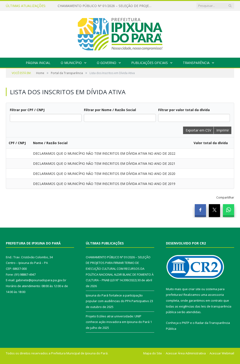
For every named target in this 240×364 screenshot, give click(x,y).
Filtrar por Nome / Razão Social (110, 110)
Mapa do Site (152, 353)
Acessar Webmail (222, 353)
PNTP (185, 323)
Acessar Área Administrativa (186, 353)
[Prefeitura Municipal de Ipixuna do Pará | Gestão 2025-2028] (120, 33)
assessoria (216, 295)
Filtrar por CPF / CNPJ (27, 110)
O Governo (106, 62)
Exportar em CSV (198, 130)
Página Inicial (38, 62)
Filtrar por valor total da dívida (184, 110)
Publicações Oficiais (149, 62)
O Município (71, 62)
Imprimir (222, 130)
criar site (194, 289)
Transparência (196, 62)
